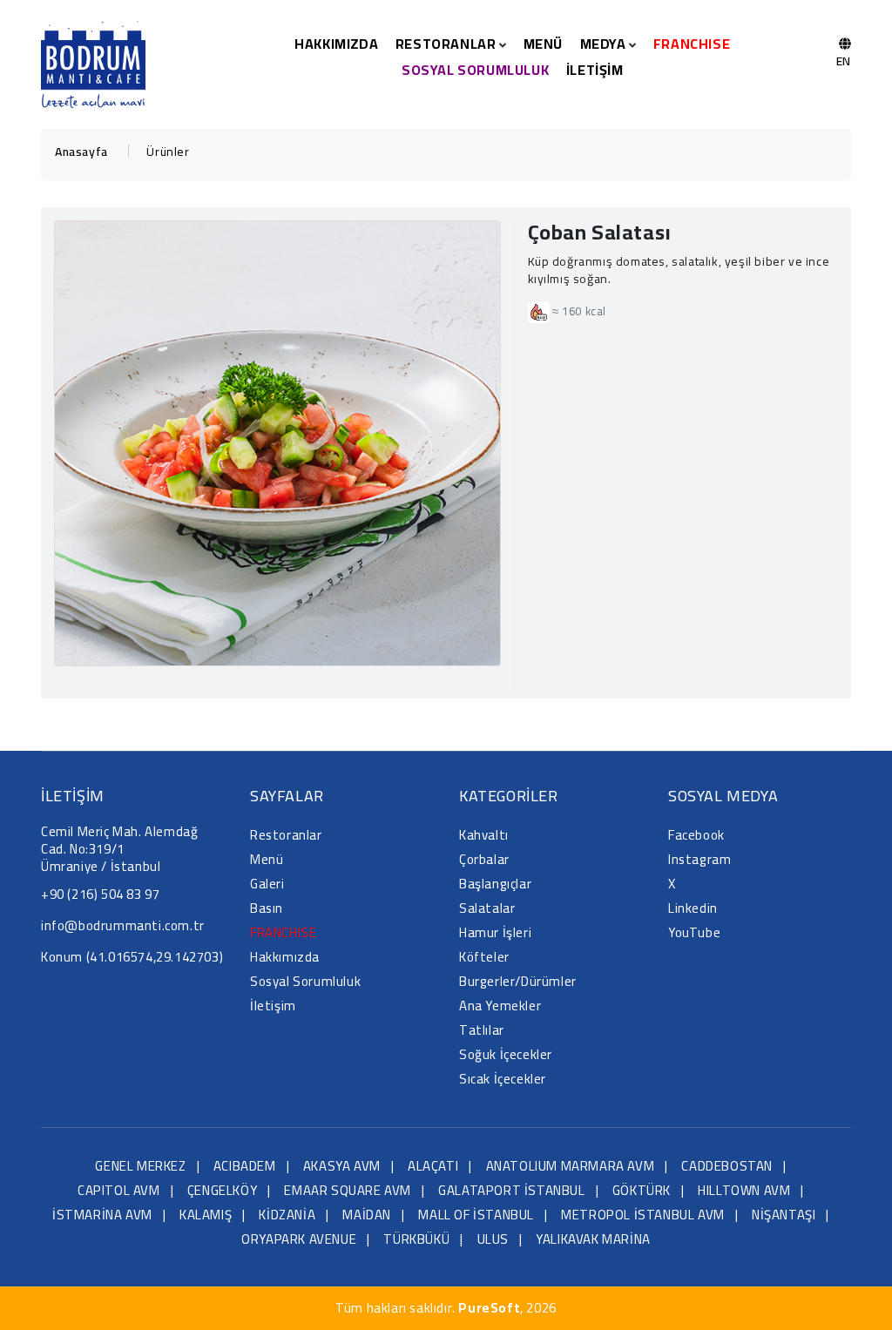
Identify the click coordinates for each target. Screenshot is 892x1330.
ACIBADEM (244, 1165)
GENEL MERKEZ (140, 1165)
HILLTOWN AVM (744, 1190)
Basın (266, 908)
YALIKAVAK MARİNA (593, 1239)
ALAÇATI (433, 1165)
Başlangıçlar (495, 883)
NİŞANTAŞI (783, 1214)
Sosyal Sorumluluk (475, 69)
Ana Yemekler (500, 1005)
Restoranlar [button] (447, 43)
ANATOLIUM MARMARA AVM (570, 1165)
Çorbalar (484, 859)
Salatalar (487, 908)
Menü (543, 43)
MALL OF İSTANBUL (476, 1214)
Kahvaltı (484, 834)
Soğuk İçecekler (505, 1054)
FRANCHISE (691, 43)
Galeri (267, 883)
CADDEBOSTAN (727, 1165)
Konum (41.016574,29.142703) (132, 956)
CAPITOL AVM (119, 1190)
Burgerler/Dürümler (518, 981)
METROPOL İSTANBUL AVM (643, 1214)
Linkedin (693, 908)
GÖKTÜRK (641, 1190)
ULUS (493, 1239)
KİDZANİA (287, 1214)
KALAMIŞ (205, 1214)
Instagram (699, 859)
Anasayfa (81, 151)
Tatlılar (481, 1030)
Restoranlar (286, 834)
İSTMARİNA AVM (102, 1214)
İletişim (595, 69)
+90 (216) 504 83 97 (100, 894)
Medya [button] (605, 43)
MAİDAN (366, 1214)
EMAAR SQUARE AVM (347, 1190)
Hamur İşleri (495, 932)
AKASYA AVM (342, 1165)
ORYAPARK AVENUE (298, 1239)
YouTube (694, 932)
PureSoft (489, 1307)
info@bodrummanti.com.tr (123, 925)
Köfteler (484, 956)
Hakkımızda (336, 43)
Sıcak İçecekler (502, 1078)
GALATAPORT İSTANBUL (511, 1190)
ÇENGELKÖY (222, 1190)
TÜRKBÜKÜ (416, 1239)
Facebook (696, 834)
